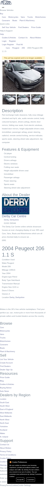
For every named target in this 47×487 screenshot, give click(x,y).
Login (4, 41)
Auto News (4, 391)
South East (4, 402)
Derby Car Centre (14, 216)
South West (5, 406)
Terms (8, 485)
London (3, 399)
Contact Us (23, 38)
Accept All (20, 479)
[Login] (1, 7)
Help (2, 34)
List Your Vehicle (7, 359)
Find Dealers (23, 27)
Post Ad (19, 44)
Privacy (3, 485)
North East (4, 423)
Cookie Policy (5, 458)
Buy (2, 14)
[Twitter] (3, 319)
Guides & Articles (8, 38)
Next (40, 76)
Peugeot (15, 48)
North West (4, 420)
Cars (3, 17)
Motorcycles (13, 17)
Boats (15, 20)
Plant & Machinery (27, 20)
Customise (30, 479)
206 (23, 48)
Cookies (14, 485)
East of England (6, 409)
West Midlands (6, 413)
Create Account (6, 363)
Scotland (3, 430)
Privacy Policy (5, 451)
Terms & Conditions (8, 455)
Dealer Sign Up (6, 370)
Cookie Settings (6, 462)
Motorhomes (40, 17)
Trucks (30, 17)
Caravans (5, 20)
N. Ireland (4, 437)
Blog (2, 381)
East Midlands (6, 416)
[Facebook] (1, 319)
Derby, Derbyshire (11, 220)
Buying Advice (5, 388)
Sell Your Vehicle (8, 27)
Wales (2, 433)
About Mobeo (35, 38)
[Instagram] (4, 319)
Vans (22, 17)
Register (12, 41)
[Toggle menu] (3, 7)
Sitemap (3, 465)
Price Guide (36, 27)
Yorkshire (4, 426)
